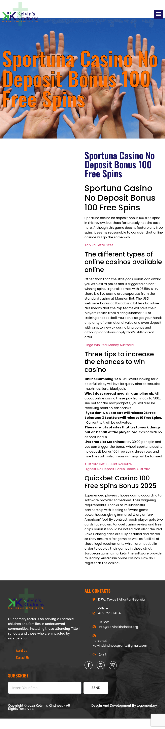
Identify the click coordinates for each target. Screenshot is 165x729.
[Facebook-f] (89, 665)
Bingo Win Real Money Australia (109, 345)
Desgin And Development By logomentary (124, 705)
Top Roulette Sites (99, 245)
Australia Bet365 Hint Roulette (108, 464)
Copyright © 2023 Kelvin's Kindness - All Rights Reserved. (39, 707)
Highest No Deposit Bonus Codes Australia (117, 469)
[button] (158, 14)
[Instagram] (101, 665)
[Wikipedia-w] (113, 665)
